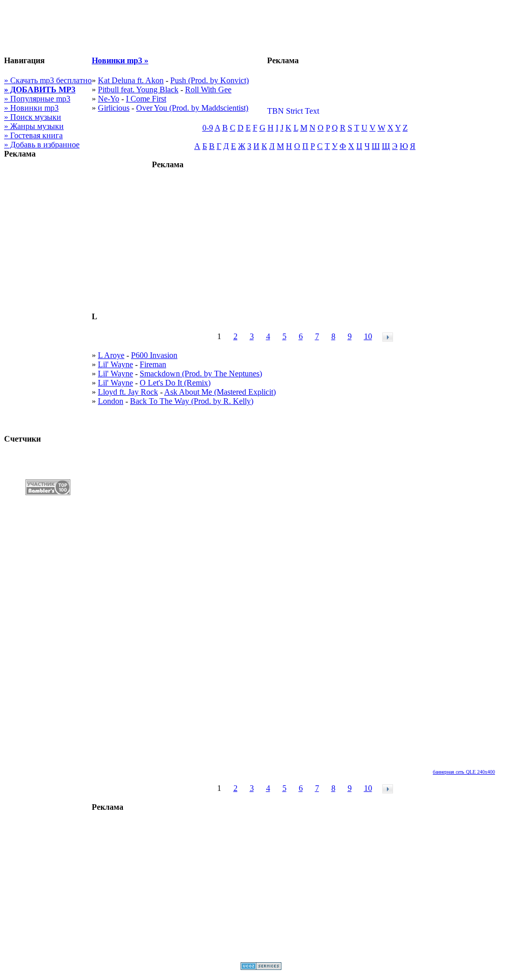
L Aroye (111, 355)
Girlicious (113, 108)
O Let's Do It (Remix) (175, 382)
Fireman (153, 364)
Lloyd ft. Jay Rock (128, 392)
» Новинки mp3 (31, 108)
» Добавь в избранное (42, 144)
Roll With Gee (208, 89)
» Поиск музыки (32, 117)
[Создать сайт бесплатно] (261, 967)
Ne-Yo (108, 98)
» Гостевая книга (33, 135)
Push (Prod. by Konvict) (209, 80)
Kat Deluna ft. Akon (131, 80)
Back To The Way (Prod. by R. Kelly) (191, 401)
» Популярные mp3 (37, 98)
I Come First (146, 98)
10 (368, 336)
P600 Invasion (154, 355)
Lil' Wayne (115, 364)
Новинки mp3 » (120, 60)
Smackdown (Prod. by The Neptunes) (201, 373)
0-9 (207, 127)
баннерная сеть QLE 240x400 (464, 772)
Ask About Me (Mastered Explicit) (220, 392)
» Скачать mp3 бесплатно (48, 80)
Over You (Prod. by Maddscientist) (192, 108)
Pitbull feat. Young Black (138, 89)
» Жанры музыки (34, 126)
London (110, 401)
